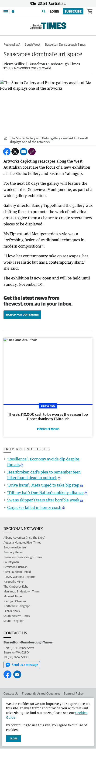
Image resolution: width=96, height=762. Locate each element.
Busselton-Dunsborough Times (65, 44)
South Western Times (16, 616)
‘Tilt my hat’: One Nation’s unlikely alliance (45, 492)
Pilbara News (11, 611)
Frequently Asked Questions (41, 693)
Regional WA (11, 44)
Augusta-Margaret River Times (22, 542)
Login (54, 11)
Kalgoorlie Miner (13, 581)
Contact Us (10, 693)
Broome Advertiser (15, 547)
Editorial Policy (74, 693)
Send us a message (25, 665)
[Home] (13, 11)
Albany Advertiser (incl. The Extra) (24, 537)
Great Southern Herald (17, 572)
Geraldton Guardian (15, 567)
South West (32, 44)
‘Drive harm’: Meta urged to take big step (43, 485)
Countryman (11, 562)
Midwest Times (12, 596)
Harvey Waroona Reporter (19, 576)
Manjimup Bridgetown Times (21, 591)
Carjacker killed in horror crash (34, 507)
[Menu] (5, 11)
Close (13, 738)
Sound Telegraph (13, 621)
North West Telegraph (16, 606)
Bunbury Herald (13, 552)
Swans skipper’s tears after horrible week (43, 500)
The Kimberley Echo (15, 586)
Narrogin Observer (14, 601)
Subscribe (73, 11)
